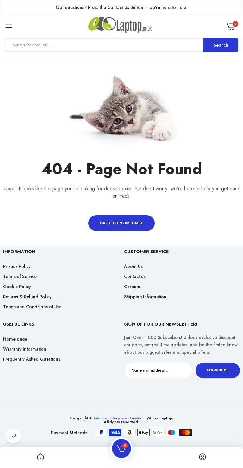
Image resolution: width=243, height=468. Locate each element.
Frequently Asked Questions (31, 359)
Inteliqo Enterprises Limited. (119, 418)
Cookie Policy (17, 286)
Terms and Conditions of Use (32, 307)
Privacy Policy (17, 266)
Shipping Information (145, 296)
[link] (226, 428)
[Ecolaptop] (120, 26)
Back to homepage (121, 223)
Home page (15, 339)
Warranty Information (24, 349)
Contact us (135, 276)
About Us (133, 266)
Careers (132, 286)
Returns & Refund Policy (27, 296)
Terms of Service (20, 276)
